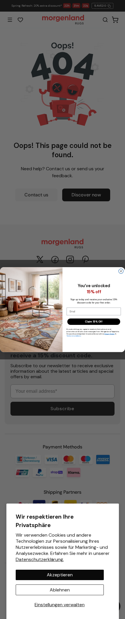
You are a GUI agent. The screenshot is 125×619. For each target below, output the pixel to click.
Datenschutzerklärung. (40, 559)
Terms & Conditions (74, 336)
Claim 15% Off (94, 321)
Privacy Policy (109, 333)
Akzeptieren (60, 575)
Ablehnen (60, 590)
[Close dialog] (121, 271)
